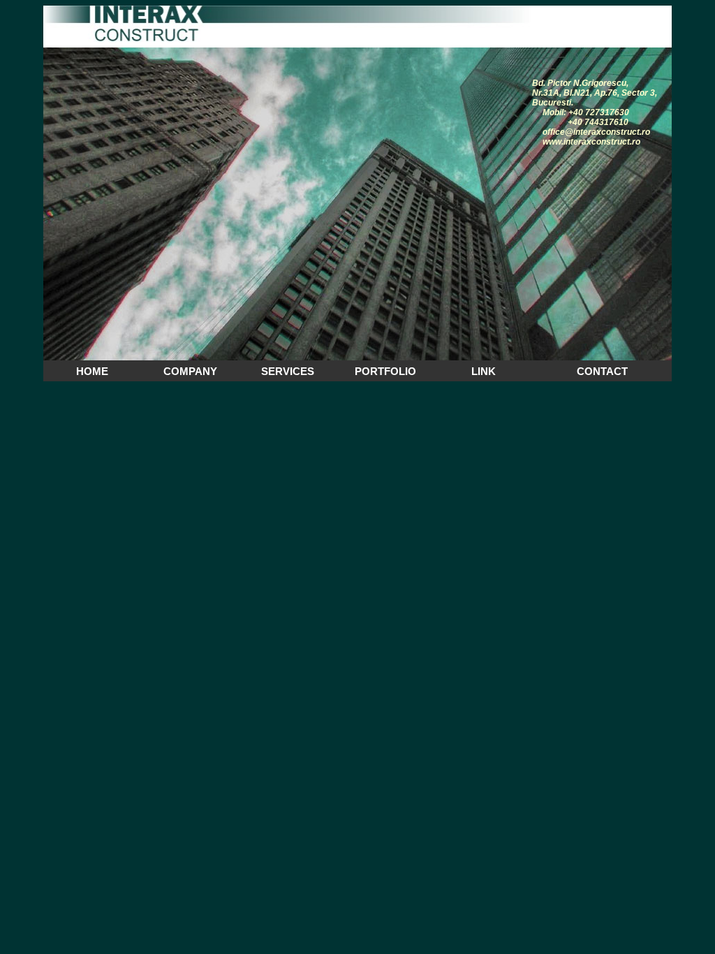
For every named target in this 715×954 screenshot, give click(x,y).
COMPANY (190, 371)
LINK (483, 371)
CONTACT (602, 371)
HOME (92, 371)
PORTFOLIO (385, 371)
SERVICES (287, 371)
